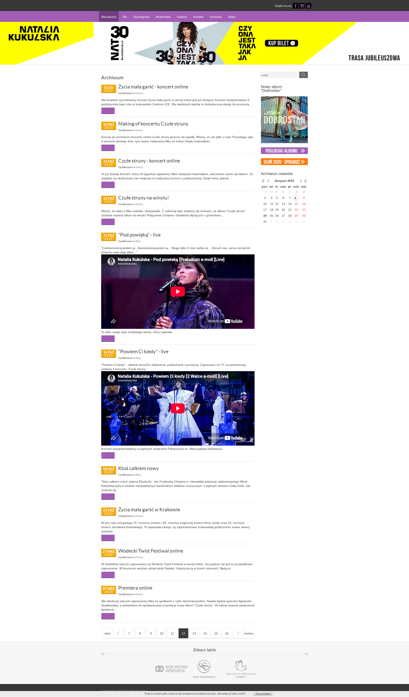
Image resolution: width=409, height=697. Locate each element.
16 (227, 633)
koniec (249, 633)
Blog (138, 241)
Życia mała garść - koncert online (153, 87)
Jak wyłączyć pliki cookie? (231, 693)
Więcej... (108, 110)
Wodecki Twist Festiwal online (150, 551)
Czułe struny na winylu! (143, 198)
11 (172, 633)
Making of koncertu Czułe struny (153, 124)
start (107, 633)
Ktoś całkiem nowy (138, 468)
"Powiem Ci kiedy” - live (143, 351)
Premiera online (135, 588)
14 (205, 633)
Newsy (139, 93)
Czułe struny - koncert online (149, 161)
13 (194, 633)
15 (216, 633)
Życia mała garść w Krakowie (149, 509)
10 (161, 633)
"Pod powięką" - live (139, 235)
